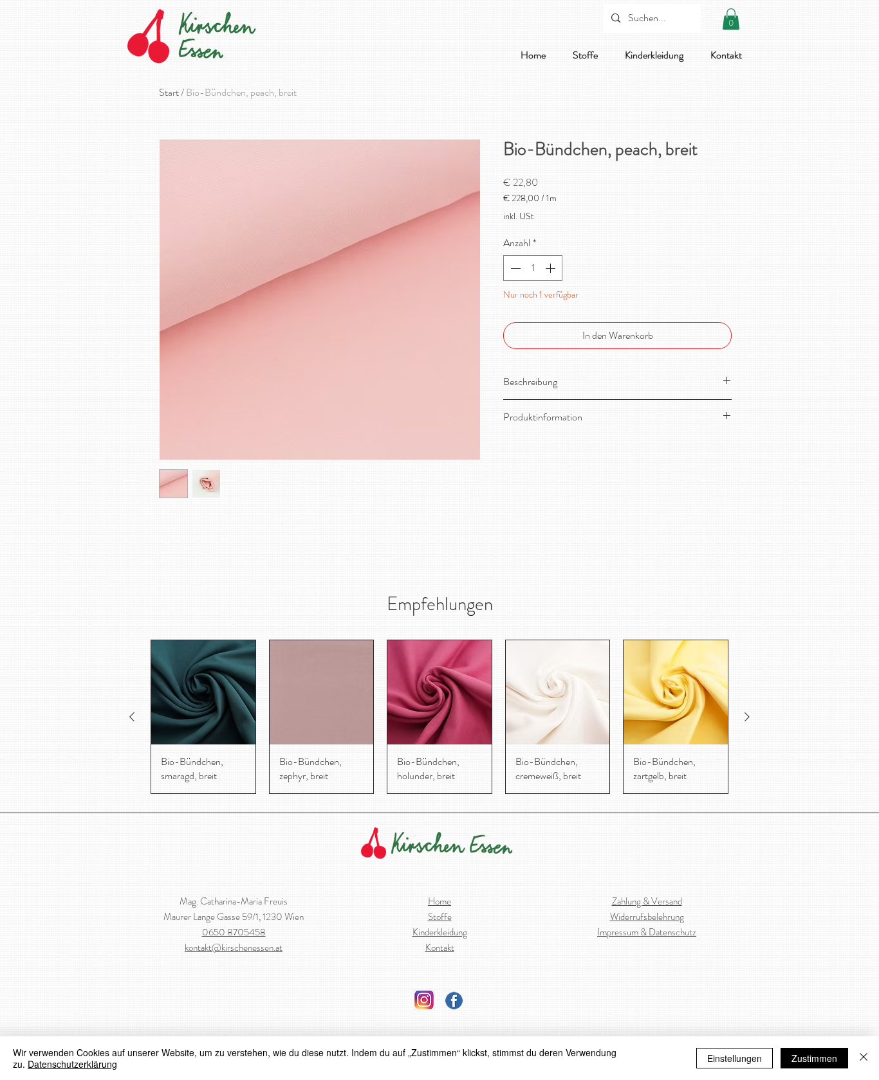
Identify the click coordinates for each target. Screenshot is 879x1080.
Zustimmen (814, 1058)
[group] (439, 716)
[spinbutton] (532, 268)
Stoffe (440, 917)
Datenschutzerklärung (72, 1064)
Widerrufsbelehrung (647, 917)
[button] (731, 19)
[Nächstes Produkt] (747, 716)
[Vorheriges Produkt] (132, 716)
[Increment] (551, 268)
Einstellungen (734, 1058)
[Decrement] (514, 268)
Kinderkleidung (439, 932)
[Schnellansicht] (203, 692)
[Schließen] (863, 1058)
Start (169, 92)
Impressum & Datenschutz (646, 932)
